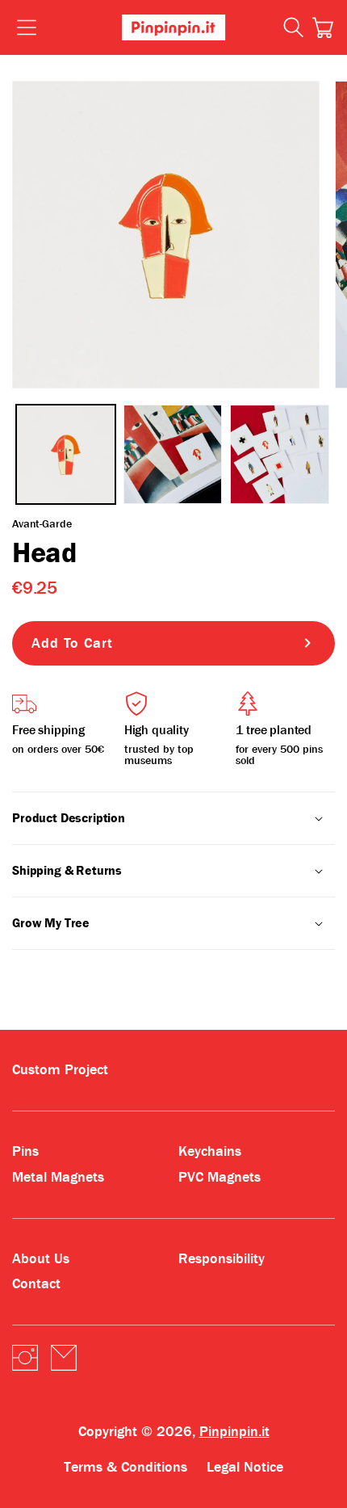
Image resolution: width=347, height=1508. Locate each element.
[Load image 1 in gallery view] (65, 454)
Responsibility (221, 1259)
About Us (40, 1259)
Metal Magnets (58, 1177)
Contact (36, 1284)
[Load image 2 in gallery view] (173, 454)
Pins (25, 1151)
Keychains (209, 1151)
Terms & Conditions (125, 1468)
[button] (322, 27)
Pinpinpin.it (234, 1431)
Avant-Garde (41, 523)
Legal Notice (245, 1468)
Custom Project (60, 1070)
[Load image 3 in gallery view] (279, 454)
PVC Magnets (219, 1177)
